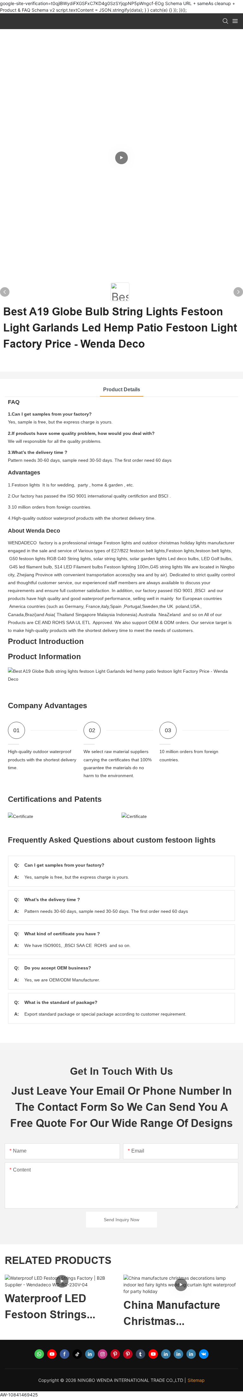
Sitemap (196, 1380)
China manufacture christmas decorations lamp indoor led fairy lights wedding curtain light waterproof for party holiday (58, 1314)
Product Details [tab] (121, 389)
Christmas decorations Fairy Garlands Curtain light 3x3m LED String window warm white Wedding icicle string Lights (177, 1314)
